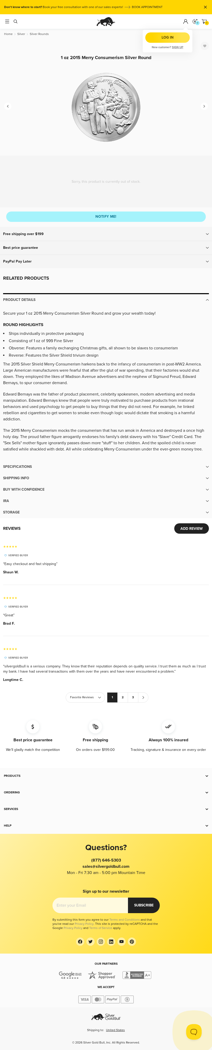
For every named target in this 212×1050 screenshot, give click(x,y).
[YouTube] (121, 942)
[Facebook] (80, 942)
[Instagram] (101, 942)
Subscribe (144, 905)
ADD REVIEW (191, 528)
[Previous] (7, 106)
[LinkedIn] (111, 942)
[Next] (204, 106)
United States (115, 1030)
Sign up (177, 47)
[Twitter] (90, 942)
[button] (106, 234)
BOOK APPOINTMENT (147, 7)
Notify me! (106, 216)
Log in (167, 37)
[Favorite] (205, 46)
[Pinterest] (132, 942)
